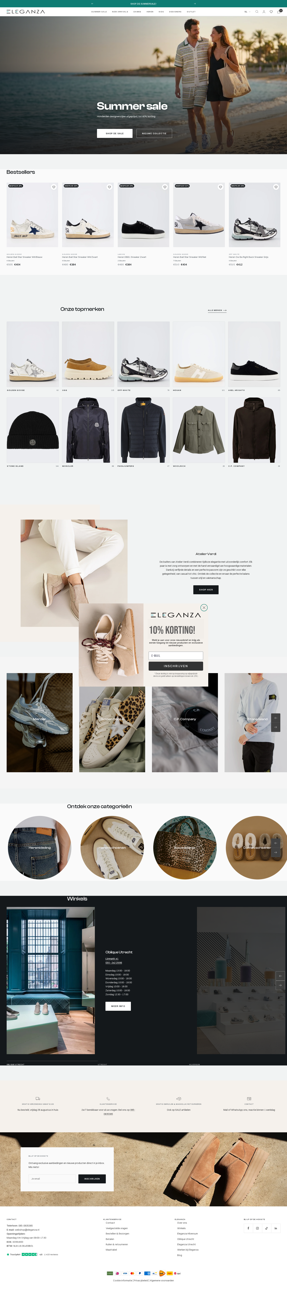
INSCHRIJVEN (176, 666)
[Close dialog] (204, 608)
